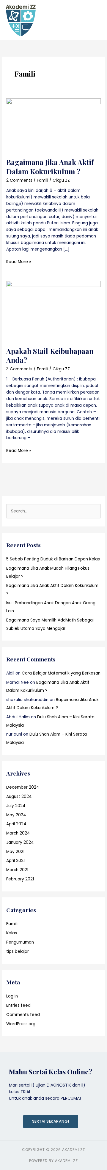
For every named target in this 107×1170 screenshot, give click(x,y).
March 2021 (17, 870)
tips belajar (17, 951)
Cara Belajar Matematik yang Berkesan (61, 673)
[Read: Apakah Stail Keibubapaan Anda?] (53, 310)
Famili (42, 180)
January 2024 (20, 842)
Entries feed (18, 1005)
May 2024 (16, 815)
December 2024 (22, 787)
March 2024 (18, 833)
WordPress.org (20, 1024)
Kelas (11, 933)
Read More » (18, 262)
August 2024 (19, 796)
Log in (12, 996)
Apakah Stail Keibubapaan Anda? (49, 355)
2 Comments (19, 180)
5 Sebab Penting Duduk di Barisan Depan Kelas (53, 559)
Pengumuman (20, 942)
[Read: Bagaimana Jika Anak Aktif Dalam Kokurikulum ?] (53, 125)
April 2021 (15, 860)
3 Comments (19, 369)
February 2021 (20, 879)
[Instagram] (94, 527)
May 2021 (15, 851)
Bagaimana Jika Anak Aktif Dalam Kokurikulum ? (50, 166)
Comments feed (23, 1014)
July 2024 (16, 806)
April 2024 (16, 824)
